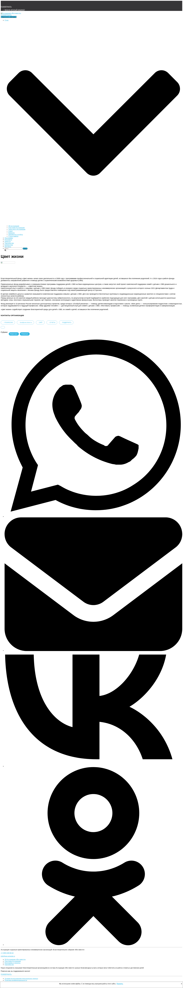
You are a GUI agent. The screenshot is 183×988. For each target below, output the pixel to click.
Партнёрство (9, 243)
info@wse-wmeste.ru (8, 956)
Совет (10, 231)
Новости (8, 241)
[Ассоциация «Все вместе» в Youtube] (18, 3)
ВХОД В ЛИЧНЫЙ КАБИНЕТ (15, 10)
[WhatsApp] (93, 516)
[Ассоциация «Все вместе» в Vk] (13, 3)
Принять (120, 984)
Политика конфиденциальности (16, 980)
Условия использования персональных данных (21, 978)
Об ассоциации (13, 226)
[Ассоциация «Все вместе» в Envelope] (3, 3)
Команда (11, 233)
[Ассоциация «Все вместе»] (11, 13)
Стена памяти (13, 236)
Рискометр (8, 240)
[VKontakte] (93, 766)
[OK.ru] (93, 945)
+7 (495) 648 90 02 (7, 953)
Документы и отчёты (15, 234)
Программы (9, 238)
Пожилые (24, 334)
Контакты (8, 246)
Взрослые (13, 334)
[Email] (93, 650)
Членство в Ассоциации (16, 229)
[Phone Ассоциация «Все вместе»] (8, 3)
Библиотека (9, 245)
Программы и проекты (12, 963)
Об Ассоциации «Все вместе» (15, 959)
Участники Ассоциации (16, 227)
